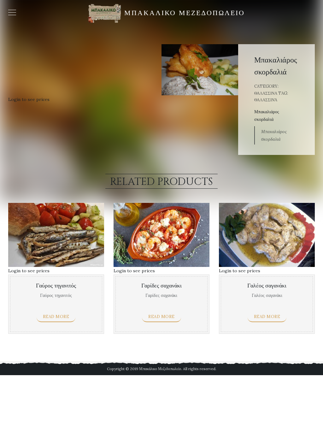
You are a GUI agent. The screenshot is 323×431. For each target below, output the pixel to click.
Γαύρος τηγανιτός (56, 286)
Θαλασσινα (265, 93)
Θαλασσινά (265, 100)
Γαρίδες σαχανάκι (161, 286)
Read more (56, 316)
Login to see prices (29, 99)
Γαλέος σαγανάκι (266, 286)
